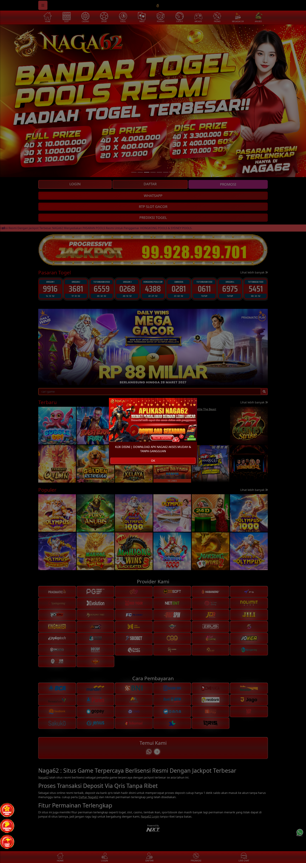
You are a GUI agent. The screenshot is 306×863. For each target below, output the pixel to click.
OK (153, 461)
